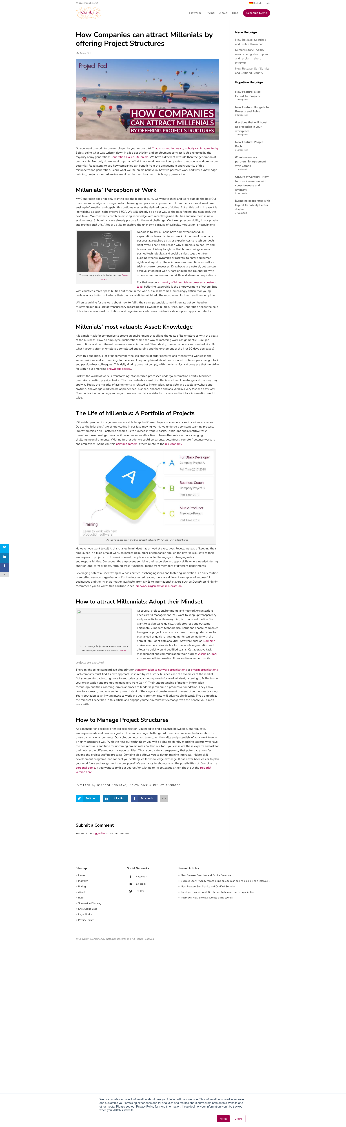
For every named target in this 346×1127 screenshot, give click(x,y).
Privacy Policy (86, 920)
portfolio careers (126, 444)
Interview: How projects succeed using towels (207, 897)
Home (81, 875)
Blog (235, 13)
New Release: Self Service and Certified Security (208, 886)
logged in (99, 833)
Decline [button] (238, 1118)
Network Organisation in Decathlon (159, 586)
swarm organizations (204, 670)
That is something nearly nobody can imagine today (185, 148)
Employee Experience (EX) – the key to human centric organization (217, 892)
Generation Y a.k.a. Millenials (129, 157)
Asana (202, 654)
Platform (195, 13)
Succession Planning (89, 903)
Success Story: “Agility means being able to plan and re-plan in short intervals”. (225, 881)
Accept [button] (223, 1118)
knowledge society (119, 369)
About (223, 13)
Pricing (210, 13)
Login (267, 3)
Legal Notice (85, 914)
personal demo (85, 768)
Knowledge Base (87, 909)
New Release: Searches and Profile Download (206, 875)
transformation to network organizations (161, 670)
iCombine (209, 641)
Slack (213, 654)
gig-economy (173, 444)
